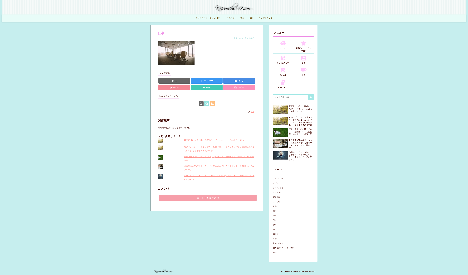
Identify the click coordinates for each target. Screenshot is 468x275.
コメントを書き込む (208, 198)
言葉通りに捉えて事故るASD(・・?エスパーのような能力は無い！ (215, 140)
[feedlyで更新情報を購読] (206, 103)
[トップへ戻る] (464, 271)
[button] (239, 87)
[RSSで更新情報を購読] (212, 103)
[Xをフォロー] (201, 103)
